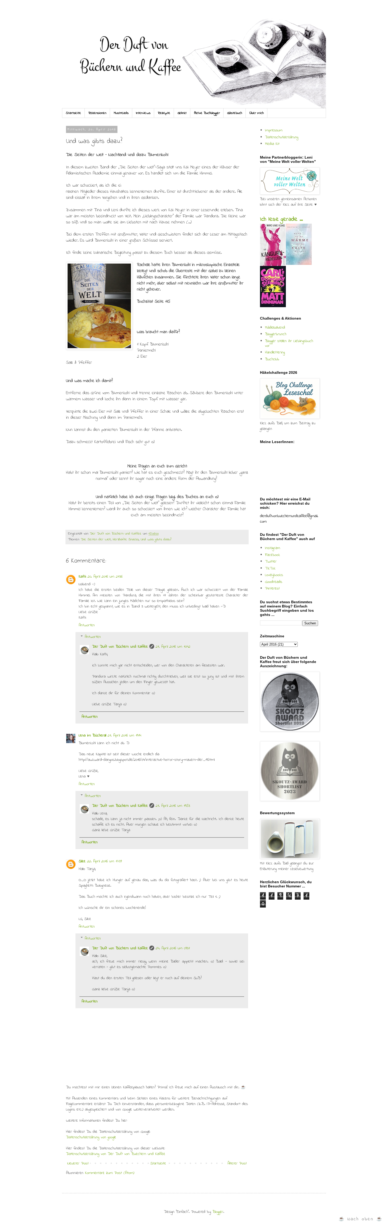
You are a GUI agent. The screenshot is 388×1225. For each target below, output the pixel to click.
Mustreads (121, 113)
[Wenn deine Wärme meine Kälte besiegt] (299, 264)
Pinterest (272, 588)
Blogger (217, 1212)
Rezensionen (97, 113)
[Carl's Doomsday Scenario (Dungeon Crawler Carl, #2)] (273, 306)
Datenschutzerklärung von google (91, 1137)
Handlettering (275, 352)
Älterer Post (237, 1163)
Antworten (87, 625)
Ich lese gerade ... (281, 219)
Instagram (272, 548)
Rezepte (164, 113)
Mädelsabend (275, 327)
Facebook (272, 555)
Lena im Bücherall (92, 735)
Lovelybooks (274, 575)
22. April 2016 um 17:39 (104, 861)
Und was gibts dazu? (156, 539)
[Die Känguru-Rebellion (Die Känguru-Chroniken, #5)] (273, 265)
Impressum (273, 130)
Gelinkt (182, 113)
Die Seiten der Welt (96, 539)
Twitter (271, 561)
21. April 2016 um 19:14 (124, 735)
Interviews (143, 113)
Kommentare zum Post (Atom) (109, 1173)
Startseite (73, 113)
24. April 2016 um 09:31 (173, 948)
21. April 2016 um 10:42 (173, 647)
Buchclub (272, 359)
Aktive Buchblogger (207, 113)
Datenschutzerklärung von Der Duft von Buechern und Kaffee (115, 1154)
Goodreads (273, 582)
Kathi (82, 576)
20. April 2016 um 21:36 (105, 576)
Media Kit (272, 144)
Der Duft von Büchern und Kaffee (120, 647)
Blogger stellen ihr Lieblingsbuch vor (289, 343)
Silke (82, 861)
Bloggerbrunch (275, 334)
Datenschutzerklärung (281, 137)
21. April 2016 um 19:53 (173, 806)
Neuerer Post (78, 1163)
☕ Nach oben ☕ (361, 1219)
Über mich (256, 113)
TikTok (270, 568)
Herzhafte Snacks (126, 539)
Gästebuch (234, 113)
